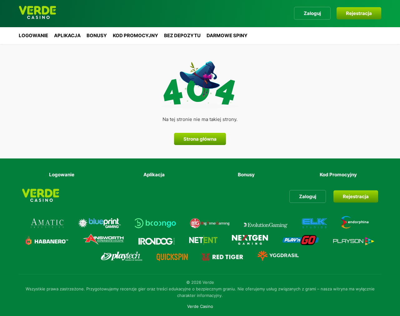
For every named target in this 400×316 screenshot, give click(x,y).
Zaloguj (312, 13)
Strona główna (200, 139)
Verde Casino (200, 306)
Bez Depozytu (182, 35)
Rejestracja (359, 13)
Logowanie (33, 35)
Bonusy (97, 35)
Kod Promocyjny (135, 35)
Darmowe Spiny (227, 35)
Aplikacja (67, 35)
